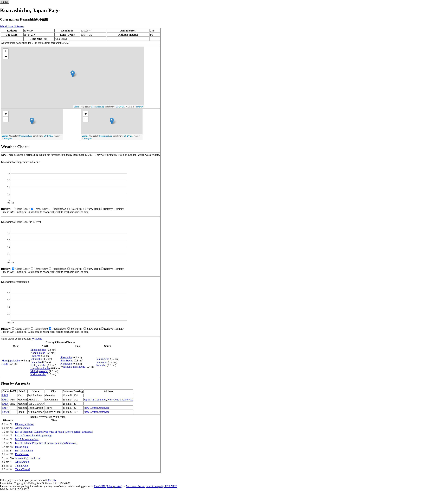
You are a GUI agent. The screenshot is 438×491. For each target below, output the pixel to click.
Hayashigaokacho (40, 368)
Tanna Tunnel (22, 469)
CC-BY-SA (120, 106)
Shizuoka (19, 26)
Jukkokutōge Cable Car (28, 458)
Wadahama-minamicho (72, 366)
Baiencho (35, 362)
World (3, 26)
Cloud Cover (22, 208)
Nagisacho (66, 363)
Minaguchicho (38, 349)
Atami (5, 363)
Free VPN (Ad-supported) (108, 486)
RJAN (5, 411)
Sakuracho (101, 362)
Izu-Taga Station (24, 450)
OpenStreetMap (97, 106)
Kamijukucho (37, 352)
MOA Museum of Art (26, 439)
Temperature (41, 208)
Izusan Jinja (21, 446)
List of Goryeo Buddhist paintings (33, 435)
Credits (52, 480)
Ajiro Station (22, 461)
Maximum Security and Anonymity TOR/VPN (151, 486)
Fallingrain (139, 106)
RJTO (5, 399)
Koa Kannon (22, 454)
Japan (10, 26)
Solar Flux (76, 208)
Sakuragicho (102, 359)
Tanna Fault (21, 465)
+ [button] (6, 51)
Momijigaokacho (11, 360)
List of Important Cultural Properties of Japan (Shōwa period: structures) (54, 431)
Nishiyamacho (38, 365)
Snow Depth (94, 208)
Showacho (66, 357)
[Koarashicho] (72, 73)
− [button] (6, 56)
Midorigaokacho (39, 371)
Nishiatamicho (38, 374)
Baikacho (101, 365)
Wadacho (37, 338)
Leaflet (76, 106)
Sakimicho (36, 359)
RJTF (5, 407)
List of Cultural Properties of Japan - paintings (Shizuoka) (46, 443)
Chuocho (35, 355)
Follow (4, 2)
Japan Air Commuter (95, 399)
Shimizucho (66, 360)
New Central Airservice (120, 399)
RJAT (5, 395)
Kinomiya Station (24, 424)
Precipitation (59, 208)
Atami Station (22, 427)
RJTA (5, 403)
